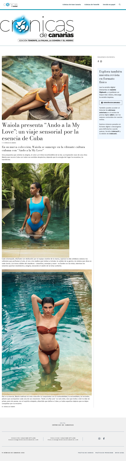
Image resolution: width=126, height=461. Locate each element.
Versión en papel (109, 5)
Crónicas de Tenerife (91, 5)
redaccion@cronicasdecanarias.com (23, 440)
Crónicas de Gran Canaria (72, 5)
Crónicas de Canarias (63, 425)
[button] (119, 4)
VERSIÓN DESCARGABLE (111, 103)
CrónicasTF (115, 131)
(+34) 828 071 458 (28, 438)
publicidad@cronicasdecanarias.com (63, 440)
